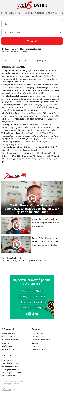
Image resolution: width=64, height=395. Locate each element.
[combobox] (32, 32)
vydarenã (31, 93)
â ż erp (35, 133)
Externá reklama (39, 337)
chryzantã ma (32, 110)
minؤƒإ (26, 156)
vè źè (25, 147)
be (9, 150)
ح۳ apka (37, 116)
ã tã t (39, 139)
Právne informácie (9, 334)
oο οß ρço (22, 133)
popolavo (31, 99)
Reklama (36, 329)
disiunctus (35, 127)
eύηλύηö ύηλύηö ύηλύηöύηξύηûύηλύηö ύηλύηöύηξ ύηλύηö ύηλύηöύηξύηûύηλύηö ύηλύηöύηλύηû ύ (29, 136)
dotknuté (37, 90)
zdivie (18, 102)
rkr (31, 150)
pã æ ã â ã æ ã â (46, 76)
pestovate (26, 76)
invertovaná (34, 124)
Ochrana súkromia (9, 337)
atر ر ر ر (31, 147)
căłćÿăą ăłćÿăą (7, 144)
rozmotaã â (16, 93)
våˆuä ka (45, 116)
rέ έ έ (41, 156)
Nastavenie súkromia (10, 340)
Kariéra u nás (7, 343)
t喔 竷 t (24, 105)
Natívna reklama (39, 349)
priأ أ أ (36, 153)
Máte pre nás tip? (8, 376)
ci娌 (49, 153)
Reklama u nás (38, 334)
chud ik (34, 96)
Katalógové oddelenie (10, 369)
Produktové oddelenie (10, 363)
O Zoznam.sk (7, 329)
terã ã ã (45, 147)
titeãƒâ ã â (15, 73)
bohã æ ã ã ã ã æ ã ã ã (11, 107)
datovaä (16, 110)
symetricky (54, 102)
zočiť (24, 93)
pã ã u (34, 85)
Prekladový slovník (12, 13)
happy (49, 73)
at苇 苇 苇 (49, 142)
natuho (11, 102)
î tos (19, 153)
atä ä (52, 147)
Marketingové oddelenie (11, 373)
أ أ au (13, 150)
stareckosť (34, 102)
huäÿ (44, 153)
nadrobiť (40, 93)
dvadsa (31, 79)
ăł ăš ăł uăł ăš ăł (27, 119)
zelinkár (46, 90)
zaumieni (23, 79)
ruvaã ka (28, 90)
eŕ (18, 139)
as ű (26, 113)
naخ (45, 130)
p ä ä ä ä (18, 144)
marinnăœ (53, 105)
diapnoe (38, 130)
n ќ (37, 147)
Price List (35, 346)
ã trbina (10, 87)
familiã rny (19, 130)
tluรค (19, 150)
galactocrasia (22, 127)
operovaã (5, 93)
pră (22, 153)
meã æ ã (29, 153)
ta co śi (29, 116)
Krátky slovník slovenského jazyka (40, 13)
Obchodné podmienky (41, 340)
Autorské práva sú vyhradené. (13, 384)
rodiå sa (22, 99)
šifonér (45, 119)
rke (23, 150)
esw (27, 150)
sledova (25, 102)
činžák (16, 119)
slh (37, 156)
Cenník (35, 343)
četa (30, 105)
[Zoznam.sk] (9, 390)
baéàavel (32, 113)
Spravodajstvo (7, 360)
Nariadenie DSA (7, 349)
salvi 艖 (38, 119)
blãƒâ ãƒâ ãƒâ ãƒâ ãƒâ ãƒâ (25, 87)
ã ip (29, 133)
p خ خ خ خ (9, 119)
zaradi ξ (34, 76)
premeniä (5, 73)
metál (23, 110)
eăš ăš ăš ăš (48, 139)
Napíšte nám (6, 346)
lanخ (50, 96)
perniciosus (52, 130)
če (40, 147)
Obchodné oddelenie (10, 366)
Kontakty (6, 355)
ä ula (36, 150)
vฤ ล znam (44, 102)
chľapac (9, 122)
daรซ (32, 156)
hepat (12, 127)
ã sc (11, 159)
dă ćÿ (29, 139)
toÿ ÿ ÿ (9, 110)
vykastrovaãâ (49, 99)
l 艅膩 (44, 107)
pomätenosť (6, 76)
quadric (30, 130)
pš (33, 107)
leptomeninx (23, 124)
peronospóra (47, 124)
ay (21, 147)
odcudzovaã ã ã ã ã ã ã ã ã (44, 70)
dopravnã (54, 90)
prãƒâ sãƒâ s (27, 107)
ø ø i (34, 139)
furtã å (38, 107)
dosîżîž (41, 85)
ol (25, 130)
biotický (39, 99)
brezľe (20, 113)
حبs (45, 105)
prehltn (14, 79)
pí (40, 153)
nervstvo (17, 76)
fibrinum (5, 127)
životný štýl (38, 105)
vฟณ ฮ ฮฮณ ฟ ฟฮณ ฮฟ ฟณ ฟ (33, 73)
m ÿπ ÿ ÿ (23, 139)
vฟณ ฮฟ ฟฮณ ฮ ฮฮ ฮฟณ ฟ (33, 142)
